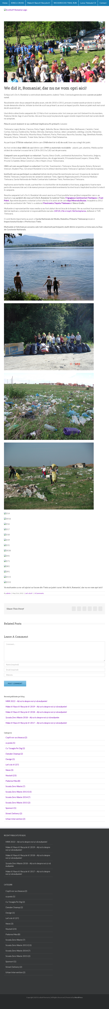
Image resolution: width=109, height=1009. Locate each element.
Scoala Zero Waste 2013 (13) (19, 792)
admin (8, 593)
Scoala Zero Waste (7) (15, 786)
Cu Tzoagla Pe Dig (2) (15, 748)
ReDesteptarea (79, 211)
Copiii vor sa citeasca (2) (16, 737)
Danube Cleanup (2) (14, 754)
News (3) (9, 770)
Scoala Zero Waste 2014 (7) (18, 797)
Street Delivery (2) (14, 813)
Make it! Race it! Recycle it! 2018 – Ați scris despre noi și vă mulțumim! (36, 712)
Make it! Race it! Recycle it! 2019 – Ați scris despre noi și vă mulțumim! (36, 706)
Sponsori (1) (11, 808)
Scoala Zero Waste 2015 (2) (18, 802)
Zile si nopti (66, 211)
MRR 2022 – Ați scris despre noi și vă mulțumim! (26, 701)
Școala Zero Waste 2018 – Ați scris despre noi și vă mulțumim (32, 717)
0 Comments (39, 593)
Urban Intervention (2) (15, 819)
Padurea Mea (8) (13, 781)
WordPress (78, 997)
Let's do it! (29, 593)
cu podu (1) (10, 743)
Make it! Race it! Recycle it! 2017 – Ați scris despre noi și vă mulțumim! (36, 723)
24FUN (57, 211)
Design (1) (10, 759)
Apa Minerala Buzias (76, 200)
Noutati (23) (11, 775)
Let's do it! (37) (12, 764)
